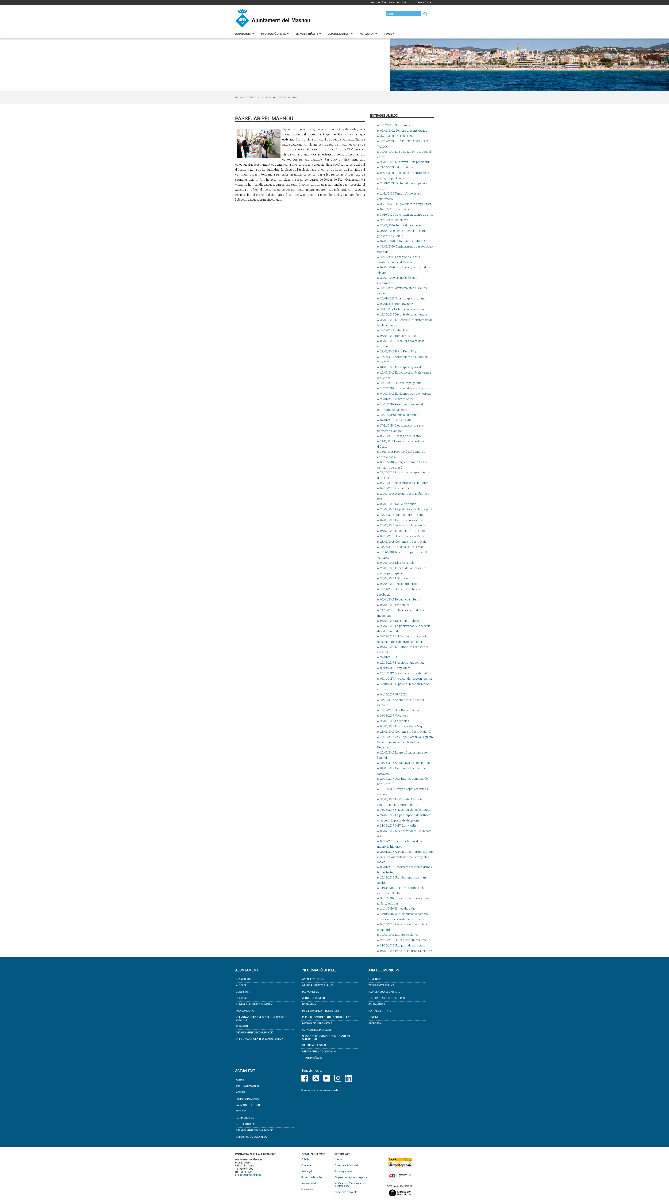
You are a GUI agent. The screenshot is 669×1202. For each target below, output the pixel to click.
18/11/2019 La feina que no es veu (402, 309)
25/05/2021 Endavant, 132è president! (405, 162)
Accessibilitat (308, 1183)
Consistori (243, 991)
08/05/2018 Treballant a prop (399, 583)
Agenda (241, 1092)
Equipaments (376, 1004)
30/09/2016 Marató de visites (399, 934)
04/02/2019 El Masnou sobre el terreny (405, 393)
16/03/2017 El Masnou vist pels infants (405, 809)
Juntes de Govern (313, 998)
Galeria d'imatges (247, 1086)
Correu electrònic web (346, 1165)
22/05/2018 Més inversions (398, 578)
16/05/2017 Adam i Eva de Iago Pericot (405, 762)
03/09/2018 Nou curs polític (398, 504)
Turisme (373, 1017)
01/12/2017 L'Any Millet (395, 668)
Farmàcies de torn (248, 1105)
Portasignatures (343, 1171)
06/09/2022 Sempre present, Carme (403, 130)
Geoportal (375, 1023)
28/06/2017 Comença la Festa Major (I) (405, 731)
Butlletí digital (246, 1124)
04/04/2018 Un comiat (394, 605)
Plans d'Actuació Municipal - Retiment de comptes (262, 1018)
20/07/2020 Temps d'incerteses (401, 225)
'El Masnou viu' (245, 1117)
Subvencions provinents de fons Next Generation (326, 1037)
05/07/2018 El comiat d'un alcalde (402, 530)
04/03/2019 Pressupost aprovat (400, 367)
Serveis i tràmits (307, 33)
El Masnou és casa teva (251, 1136)
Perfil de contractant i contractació (326, 1017)
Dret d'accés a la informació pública (259, 1038)
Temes (388, 33)
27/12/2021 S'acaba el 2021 (397, 136)
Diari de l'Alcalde (287, 97)
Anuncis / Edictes (313, 979)
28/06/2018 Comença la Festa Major (404, 541)
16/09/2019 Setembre (394, 330)
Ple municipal (310, 991)
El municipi (375, 979)
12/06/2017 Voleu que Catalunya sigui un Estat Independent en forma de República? (405, 742)
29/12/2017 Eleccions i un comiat (402, 662)
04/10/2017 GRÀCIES (393, 694)
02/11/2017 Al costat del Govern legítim (406, 678)
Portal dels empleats (345, 1192)
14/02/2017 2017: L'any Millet (398, 825)
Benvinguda (243, 979)
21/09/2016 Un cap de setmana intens (405, 940)
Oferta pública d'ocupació (319, 1051)
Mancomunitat (245, 1010)
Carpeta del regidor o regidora (350, 1177)
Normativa (309, 1004)
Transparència (312, 1057)
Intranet (338, 1159)
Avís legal (306, 1171)
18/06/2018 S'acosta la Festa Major (403, 547)
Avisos (240, 1079)
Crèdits (305, 1159)
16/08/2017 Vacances (394, 715)
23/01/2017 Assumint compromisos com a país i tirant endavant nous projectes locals (405, 857)
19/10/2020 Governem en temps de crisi (406, 214)
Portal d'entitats (379, 1010)
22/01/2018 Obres (391, 657)
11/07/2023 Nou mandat (395, 125)
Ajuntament (243, 33)
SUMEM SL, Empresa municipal (254, 1004)
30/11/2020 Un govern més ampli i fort (405, 204)
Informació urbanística (317, 1023)
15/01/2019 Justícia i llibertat (399, 415)
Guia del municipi (339, 33)
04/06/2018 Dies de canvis (397, 562)
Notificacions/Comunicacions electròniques (350, 1184)
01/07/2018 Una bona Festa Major (402, 536)
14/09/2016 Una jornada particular (402, 945)
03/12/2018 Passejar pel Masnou (401, 436)
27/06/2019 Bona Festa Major (399, 351)
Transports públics (381, 985)
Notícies (241, 1111)
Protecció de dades (311, 1177)
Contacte (242, 1026)
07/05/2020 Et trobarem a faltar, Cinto (405, 241)
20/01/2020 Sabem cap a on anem (402, 298)
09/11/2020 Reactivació (395, 209)
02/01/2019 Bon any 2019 (396, 420)
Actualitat (367, 33)
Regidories (242, 998)
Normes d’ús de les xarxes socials (319, 1090)
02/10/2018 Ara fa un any (396, 488)
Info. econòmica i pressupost (320, 1010)
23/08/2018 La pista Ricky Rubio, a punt (406, 509)
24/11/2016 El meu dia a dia (398, 908)
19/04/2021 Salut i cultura (396, 167)
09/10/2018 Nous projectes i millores (404, 483)
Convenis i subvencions (317, 1029)
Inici (237, 97)
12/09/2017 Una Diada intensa (400, 710)
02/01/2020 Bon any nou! (396, 304)
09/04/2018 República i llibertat (400, 599)
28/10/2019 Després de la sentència (403, 314)
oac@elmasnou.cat (250, 1174)
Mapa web (307, 1189)
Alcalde (266, 97)
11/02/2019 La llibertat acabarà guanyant (407, 388)
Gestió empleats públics (318, 985)
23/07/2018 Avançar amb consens (402, 525)
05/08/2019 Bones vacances (398, 335)
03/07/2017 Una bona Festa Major (402, 726)
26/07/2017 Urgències (394, 721)
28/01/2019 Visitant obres (397, 399)
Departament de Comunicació (255, 1032)
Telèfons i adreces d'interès (386, 998)
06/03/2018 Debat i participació (400, 620)
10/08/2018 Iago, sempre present (401, 514)
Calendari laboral (314, 1045)
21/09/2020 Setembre (394, 220)
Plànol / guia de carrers (384, 991)
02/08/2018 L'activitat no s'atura (401, 520)
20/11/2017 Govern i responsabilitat (403, 673)
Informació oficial (273, 33)
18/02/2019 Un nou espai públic (400, 383)
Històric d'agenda (247, 1098)
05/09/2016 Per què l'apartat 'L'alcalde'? (406, 951)
